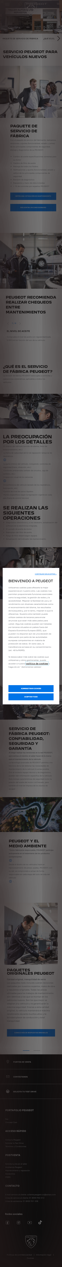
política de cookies (37, 663)
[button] (46, 574)
